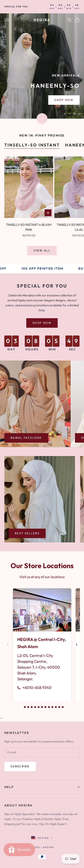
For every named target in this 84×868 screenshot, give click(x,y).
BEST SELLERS (27, 533)
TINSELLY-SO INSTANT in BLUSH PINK (28, 227)
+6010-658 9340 (36, 687)
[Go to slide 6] (38, 707)
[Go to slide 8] (45, 707)
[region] (42, 66)
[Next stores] (76, 644)
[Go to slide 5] (35, 707)
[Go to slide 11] (56, 707)
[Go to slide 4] (32, 707)
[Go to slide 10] (52, 707)
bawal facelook (26, 437)
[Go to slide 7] (42, 707)
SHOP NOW (63, 102)
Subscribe (20, 766)
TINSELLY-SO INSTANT (32, 145)
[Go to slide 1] (21, 707)
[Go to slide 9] (49, 707)
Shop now (42, 322)
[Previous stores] (7, 644)
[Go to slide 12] (59, 707)
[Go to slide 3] (28, 707)
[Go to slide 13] (63, 707)
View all (42, 250)
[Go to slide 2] (25, 707)
